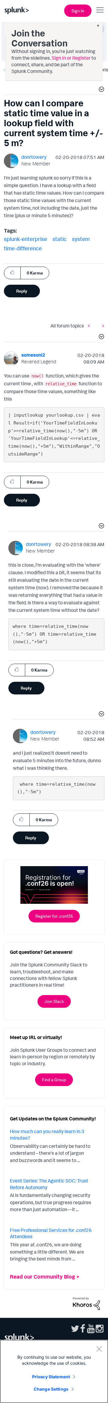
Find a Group (54, 1079)
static (59, 239)
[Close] (99, 1349)
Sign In (77, 10)
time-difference (23, 248)
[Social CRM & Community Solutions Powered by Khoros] (86, 1303)
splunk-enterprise (25, 239)
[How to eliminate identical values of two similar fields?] (101, 325)
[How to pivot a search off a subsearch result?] (90, 325)
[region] (54, 1371)
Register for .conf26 (54, 916)
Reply (21, 290)
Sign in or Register (71, 58)
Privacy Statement (51, 1376)
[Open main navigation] (100, 10)
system (81, 239)
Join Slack (54, 1001)
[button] (100, 90)
